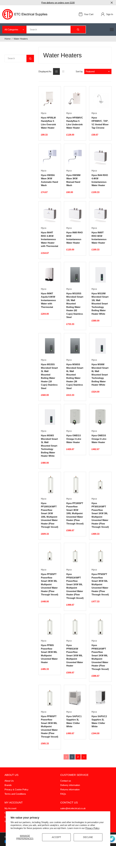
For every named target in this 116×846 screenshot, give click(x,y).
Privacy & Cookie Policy (16, 789)
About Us (9, 780)
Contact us (65, 780)
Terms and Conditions (15, 794)
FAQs (63, 794)
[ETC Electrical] (25, 14)
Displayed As (45, 71)
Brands (8, 785)
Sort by (79, 71)
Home (8, 38)
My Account (10, 808)
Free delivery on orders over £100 (58, 2)
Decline (88, 837)
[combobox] (97, 71)
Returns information (70, 789)
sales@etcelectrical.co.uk (73, 808)
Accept (56, 837)
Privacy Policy (92, 828)
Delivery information (70, 785)
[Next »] (84, 757)
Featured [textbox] (90, 71)
